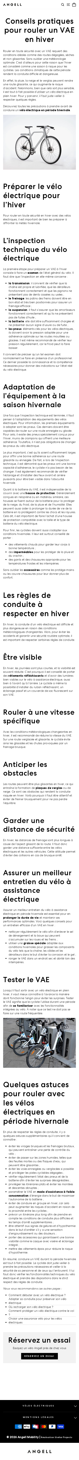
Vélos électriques (38, 1405)
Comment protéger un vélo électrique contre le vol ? (41, 1312)
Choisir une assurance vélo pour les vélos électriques (35, 1320)
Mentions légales (38, 1417)
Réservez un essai (39, 1356)
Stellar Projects (63, 1437)
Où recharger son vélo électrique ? (31, 1307)
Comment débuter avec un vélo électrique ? (37, 1295)
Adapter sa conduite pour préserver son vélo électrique (38, 1301)
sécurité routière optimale (53, 636)
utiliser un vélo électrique (53, 92)
